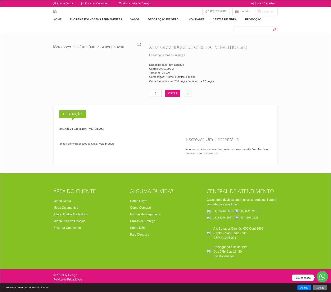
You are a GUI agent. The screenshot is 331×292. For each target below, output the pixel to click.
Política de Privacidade (67, 279)
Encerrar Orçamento (97, 3)
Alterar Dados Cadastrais (70, 214)
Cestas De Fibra (225, 19)
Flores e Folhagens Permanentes (96, 19)
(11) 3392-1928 (249, 217)
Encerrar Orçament (66, 227)
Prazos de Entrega (142, 221)
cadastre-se (211, 153)
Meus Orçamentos (65, 207)
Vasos (134, 19)
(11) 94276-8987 (222, 217)
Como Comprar (140, 207)
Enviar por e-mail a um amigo (167, 54)
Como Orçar (138, 201)
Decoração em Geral (164, 19)
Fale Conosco (139, 234)
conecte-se (192, 153)
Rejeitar (320, 287)
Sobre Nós (137, 227)
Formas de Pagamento (145, 214)
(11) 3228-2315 (249, 211)
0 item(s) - (267, 11)
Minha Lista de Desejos (137, 3)
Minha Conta (65, 3)
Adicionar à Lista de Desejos (187, 93)
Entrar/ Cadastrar (265, 3)
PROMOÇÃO (253, 19)
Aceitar (304, 287)
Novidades (196, 19)
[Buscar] (274, 29)
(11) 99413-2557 (222, 211)
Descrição (72, 114)
